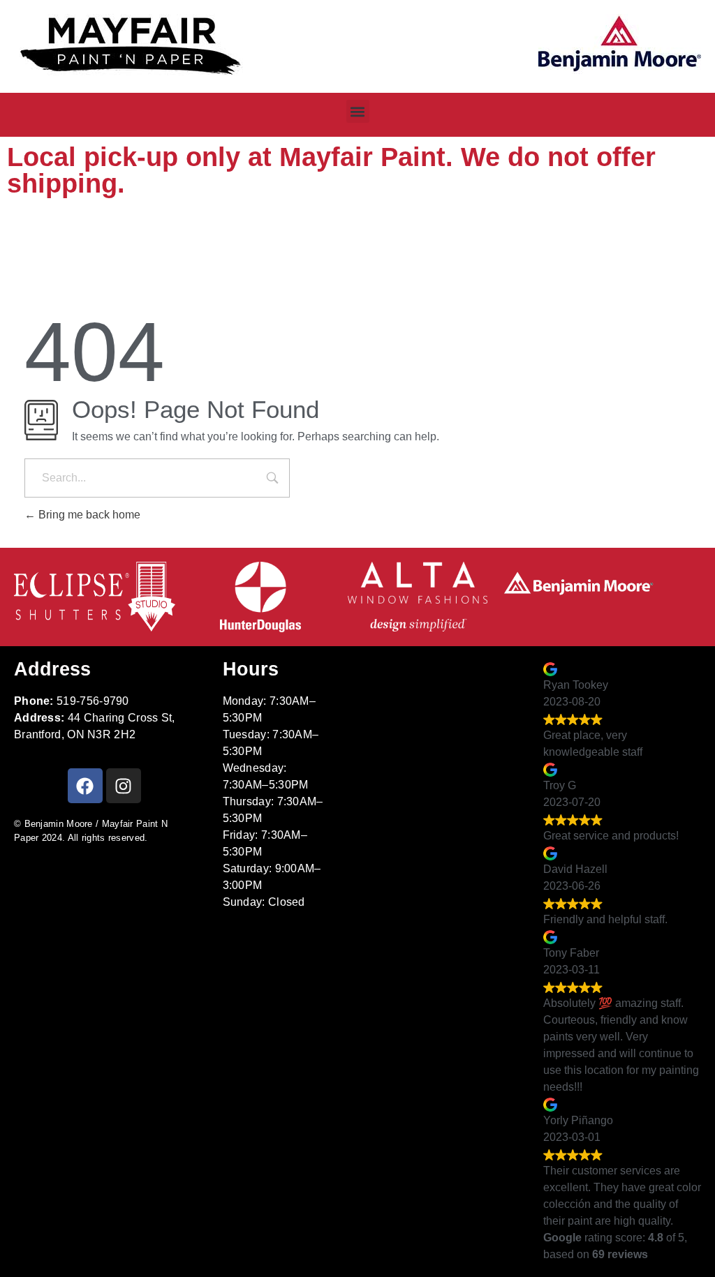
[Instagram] (123, 785)
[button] (357, 111)
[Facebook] (85, 785)
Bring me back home (88, 515)
